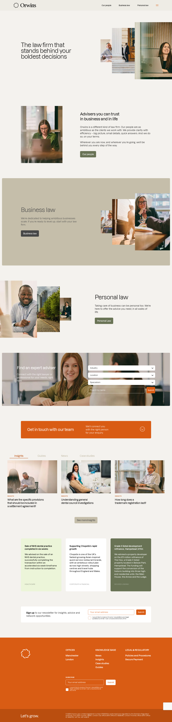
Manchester (72, 655)
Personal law (142, 5)
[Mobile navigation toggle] (157, 5)
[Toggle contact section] (142, 429)
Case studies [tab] (87, 455)
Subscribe (70, 677)
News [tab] (64, 455)
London (70, 659)
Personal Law (104, 321)
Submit (151, 390)
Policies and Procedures (138, 655)
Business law (124, 5)
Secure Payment (134, 659)
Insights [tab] (18, 455)
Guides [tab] (42, 455)
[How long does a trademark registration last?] (140, 484)
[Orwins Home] (25, 5)
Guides (99, 667)
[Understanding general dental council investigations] (86, 484)
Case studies (102, 663)
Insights (99, 659)
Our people (106, 5)
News (98, 655)
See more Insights (86, 520)
